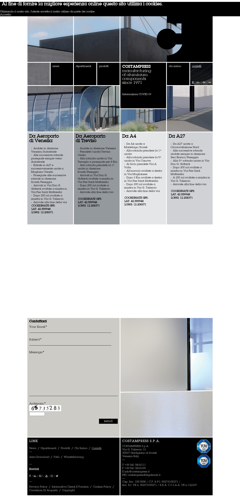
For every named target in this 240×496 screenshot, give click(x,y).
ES (209, 82)
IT (193, 82)
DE (204, 82)
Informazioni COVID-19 (136, 94)
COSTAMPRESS (136, 67)
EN (198, 82)
